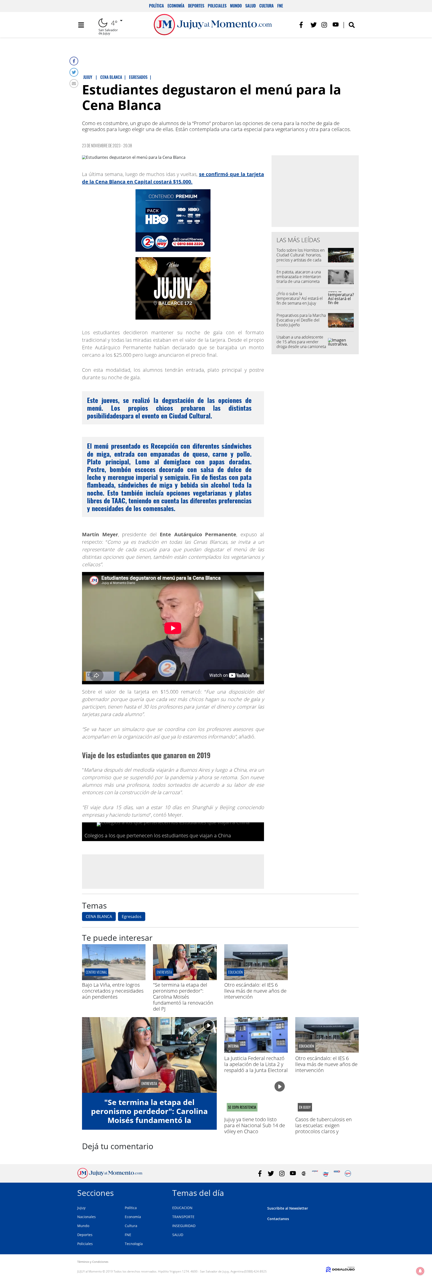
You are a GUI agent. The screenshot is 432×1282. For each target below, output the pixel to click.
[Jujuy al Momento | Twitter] (313, 25)
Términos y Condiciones (92, 1262)
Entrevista (164, 972)
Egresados (132, 916)
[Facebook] (74, 61)
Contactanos (278, 1218)
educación (235, 972)
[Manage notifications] (420, 1271)
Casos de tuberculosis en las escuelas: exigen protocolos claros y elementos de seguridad (323, 1128)
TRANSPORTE (183, 1216)
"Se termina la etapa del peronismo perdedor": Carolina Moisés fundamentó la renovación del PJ (183, 996)
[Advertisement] (173, 871)
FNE (280, 6)
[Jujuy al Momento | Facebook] (303, 25)
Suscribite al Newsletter (287, 1208)
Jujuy (81, 1207)
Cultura (266, 6)
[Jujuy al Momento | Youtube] (335, 25)
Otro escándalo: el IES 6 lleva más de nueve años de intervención (255, 990)
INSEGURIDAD (184, 1225)
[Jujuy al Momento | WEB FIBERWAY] (326, 1173)
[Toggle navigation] (81, 25)
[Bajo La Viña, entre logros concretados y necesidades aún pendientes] (114, 978)
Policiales (217, 6)
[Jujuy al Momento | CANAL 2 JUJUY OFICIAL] (304, 1173)
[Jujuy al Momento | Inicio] (349, 1192)
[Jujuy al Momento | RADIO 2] (337, 1173)
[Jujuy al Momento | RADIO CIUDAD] (348, 1173)
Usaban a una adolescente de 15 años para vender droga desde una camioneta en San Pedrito (301, 344)
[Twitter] (74, 72)
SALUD (177, 1234)
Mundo (236, 6)
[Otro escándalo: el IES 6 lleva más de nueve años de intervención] (256, 978)
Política (156, 6)
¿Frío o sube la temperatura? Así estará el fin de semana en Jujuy (299, 298)
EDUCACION (182, 1207)
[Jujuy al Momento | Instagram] (325, 25)
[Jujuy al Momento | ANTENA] (315, 1173)
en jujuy (305, 1107)
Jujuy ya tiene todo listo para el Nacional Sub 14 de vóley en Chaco (254, 1125)
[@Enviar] (74, 83)
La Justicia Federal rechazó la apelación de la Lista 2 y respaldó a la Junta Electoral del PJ (256, 1067)
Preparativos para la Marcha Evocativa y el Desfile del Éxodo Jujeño (301, 320)
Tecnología (134, 1243)
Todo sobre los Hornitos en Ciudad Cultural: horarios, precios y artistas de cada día (300, 257)
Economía (176, 6)
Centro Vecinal (96, 972)
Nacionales (86, 1216)
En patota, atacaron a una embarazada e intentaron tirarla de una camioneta (298, 276)
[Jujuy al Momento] (109, 1177)
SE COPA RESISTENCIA (242, 1107)
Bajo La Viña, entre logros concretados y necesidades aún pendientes (113, 990)
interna (233, 1046)
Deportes (196, 6)
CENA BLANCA (99, 916)
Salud (250, 6)
